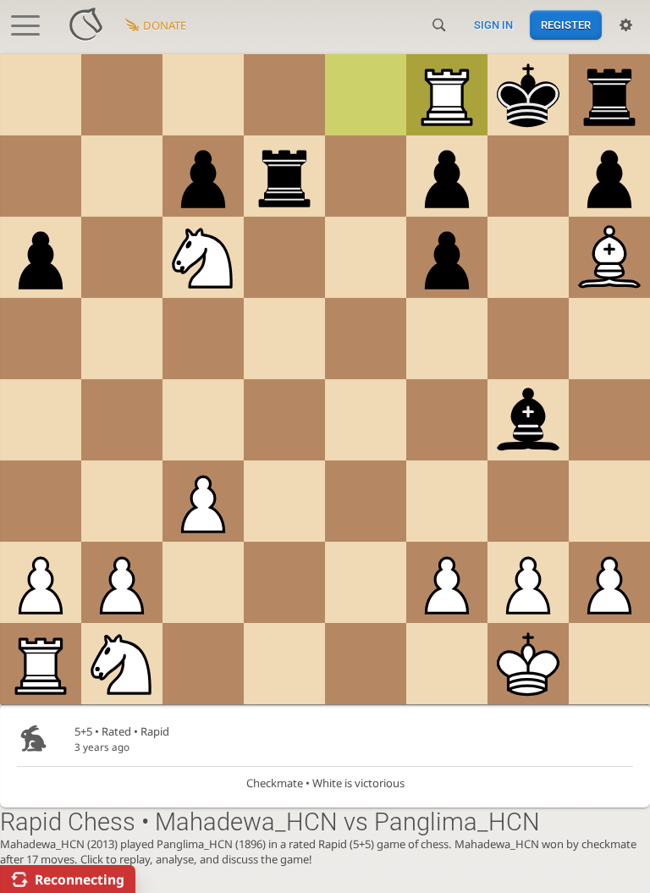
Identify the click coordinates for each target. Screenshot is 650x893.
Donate (164, 25)
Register (566, 25)
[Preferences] (626, 25)
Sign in (493, 25)
